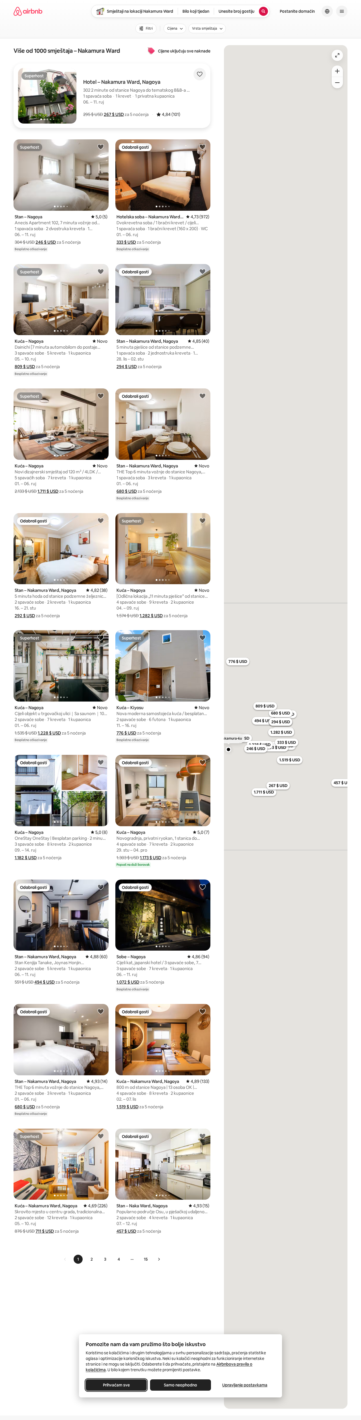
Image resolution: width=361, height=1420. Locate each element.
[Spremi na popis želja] (199, 74)
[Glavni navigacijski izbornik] (341, 11)
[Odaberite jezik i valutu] (327, 11)
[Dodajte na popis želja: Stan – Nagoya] (100, 146)
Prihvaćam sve (116, 1385)
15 (146, 1259)
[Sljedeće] (158, 1259)
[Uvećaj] (337, 71)
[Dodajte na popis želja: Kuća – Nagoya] (100, 271)
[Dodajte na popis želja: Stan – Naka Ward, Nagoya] (202, 1135)
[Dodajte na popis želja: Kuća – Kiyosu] (202, 637)
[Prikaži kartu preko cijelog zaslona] (337, 55)
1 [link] (78, 1259)
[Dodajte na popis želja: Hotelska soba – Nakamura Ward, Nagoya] (202, 146)
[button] (114, 114)
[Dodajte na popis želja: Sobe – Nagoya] (202, 886)
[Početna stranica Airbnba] (28, 11)
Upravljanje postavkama (244, 1385)
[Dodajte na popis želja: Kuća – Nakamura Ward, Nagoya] (202, 1011)
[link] (65, 1259)
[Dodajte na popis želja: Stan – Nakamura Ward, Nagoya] (202, 271)
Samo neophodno (180, 1385)
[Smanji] (337, 82)
